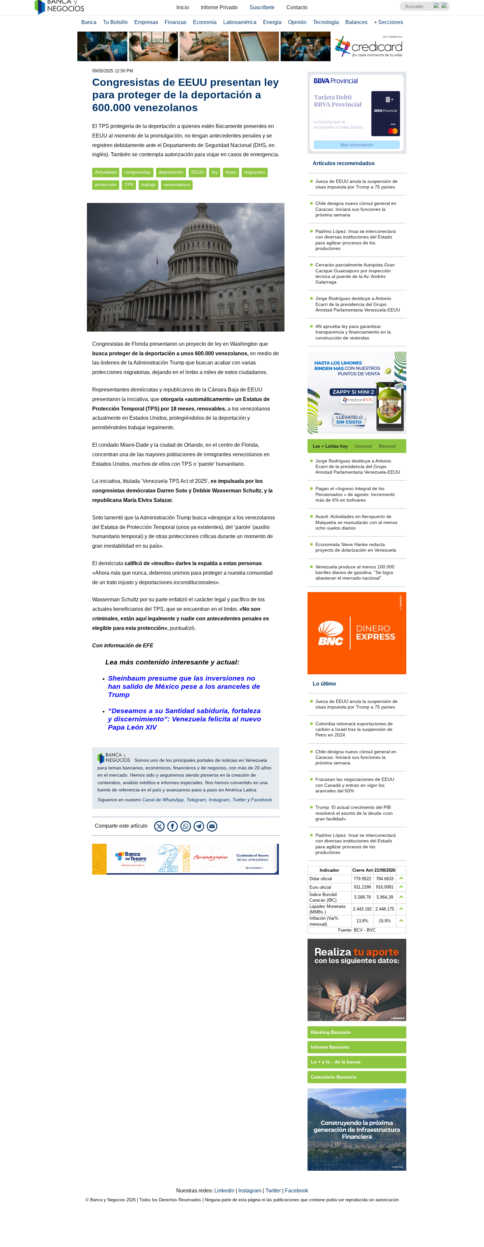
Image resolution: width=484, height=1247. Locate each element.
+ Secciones (388, 22)
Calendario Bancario (334, 1077)
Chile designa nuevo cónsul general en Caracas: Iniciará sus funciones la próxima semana (355, 209)
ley (215, 172)
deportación (171, 172)
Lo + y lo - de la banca (336, 1061)
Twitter (239, 799)
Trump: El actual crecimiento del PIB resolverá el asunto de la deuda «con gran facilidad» (354, 813)
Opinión (297, 22)
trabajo (148, 184)
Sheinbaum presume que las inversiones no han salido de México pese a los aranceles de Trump (184, 686)
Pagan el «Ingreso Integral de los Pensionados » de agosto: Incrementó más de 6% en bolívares (355, 494)
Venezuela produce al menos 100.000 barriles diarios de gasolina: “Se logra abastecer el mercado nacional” (354, 572)
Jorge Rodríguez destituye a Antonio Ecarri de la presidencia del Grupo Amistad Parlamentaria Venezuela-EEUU (357, 304)
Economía (205, 22)
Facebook (261, 799)
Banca (88, 22)
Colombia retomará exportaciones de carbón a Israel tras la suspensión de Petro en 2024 (354, 729)
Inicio (182, 7)
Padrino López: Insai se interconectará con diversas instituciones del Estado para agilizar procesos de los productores (355, 240)
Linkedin (225, 1190)
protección (106, 184)
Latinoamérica (239, 22)
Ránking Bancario (331, 1032)
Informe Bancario (330, 1047)
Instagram (219, 799)
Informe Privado (219, 7)
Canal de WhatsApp (163, 799)
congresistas (137, 172)
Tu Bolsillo (115, 22)
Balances (356, 22)
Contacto (297, 7)
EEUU (197, 172)
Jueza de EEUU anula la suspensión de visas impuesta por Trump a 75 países (356, 184)
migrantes (254, 172)
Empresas (146, 22)
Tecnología (326, 22)
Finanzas (175, 22)
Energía (272, 22)
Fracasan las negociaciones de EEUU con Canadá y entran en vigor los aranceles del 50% (354, 785)
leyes (231, 172)
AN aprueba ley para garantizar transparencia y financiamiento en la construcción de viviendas (353, 332)
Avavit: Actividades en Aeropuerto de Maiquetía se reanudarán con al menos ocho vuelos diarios (356, 522)
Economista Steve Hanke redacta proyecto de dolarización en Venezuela (355, 547)
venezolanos (177, 184)
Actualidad (106, 172)
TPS (128, 184)
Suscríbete (262, 7)
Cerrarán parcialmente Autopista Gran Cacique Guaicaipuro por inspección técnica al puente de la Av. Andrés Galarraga (355, 273)
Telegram (196, 799)
